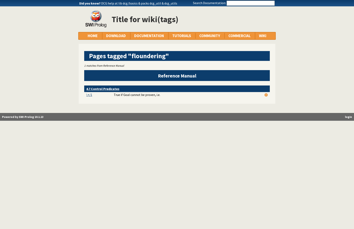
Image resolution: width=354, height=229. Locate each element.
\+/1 (89, 95)
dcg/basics (130, 3)
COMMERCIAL (239, 35)
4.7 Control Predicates (102, 89)
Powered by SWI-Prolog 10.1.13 (22, 117)
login (348, 117)
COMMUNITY (209, 35)
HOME (93, 35)
